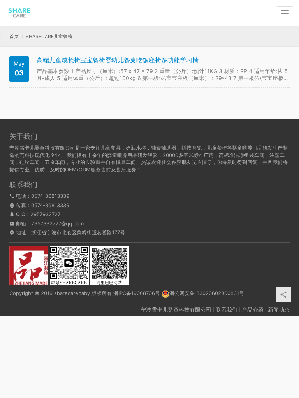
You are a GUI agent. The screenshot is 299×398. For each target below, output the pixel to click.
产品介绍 (253, 309)
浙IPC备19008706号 (136, 293)
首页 (14, 36)
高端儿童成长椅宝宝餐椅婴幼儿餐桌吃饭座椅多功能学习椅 (118, 60)
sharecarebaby (72, 293)
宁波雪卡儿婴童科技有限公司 (176, 309)
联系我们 (226, 309)
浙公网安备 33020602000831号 (206, 293)
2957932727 (45, 214)
